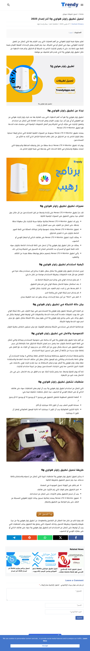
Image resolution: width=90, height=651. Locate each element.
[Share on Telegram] (14, 537)
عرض (71, 32)
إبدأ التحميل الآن (45, 514)
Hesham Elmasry (77, 24)
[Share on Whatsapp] (45, 537)
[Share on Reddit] (29, 537)
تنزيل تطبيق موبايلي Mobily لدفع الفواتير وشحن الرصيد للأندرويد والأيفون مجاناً (45, 571)
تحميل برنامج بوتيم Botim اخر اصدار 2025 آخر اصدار (19, 570)
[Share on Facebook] (76, 537)
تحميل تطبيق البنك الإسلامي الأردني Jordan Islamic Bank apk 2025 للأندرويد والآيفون (71, 572)
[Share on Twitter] (60, 537)
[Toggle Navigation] (82, 5)
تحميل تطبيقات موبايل (70, 14)
